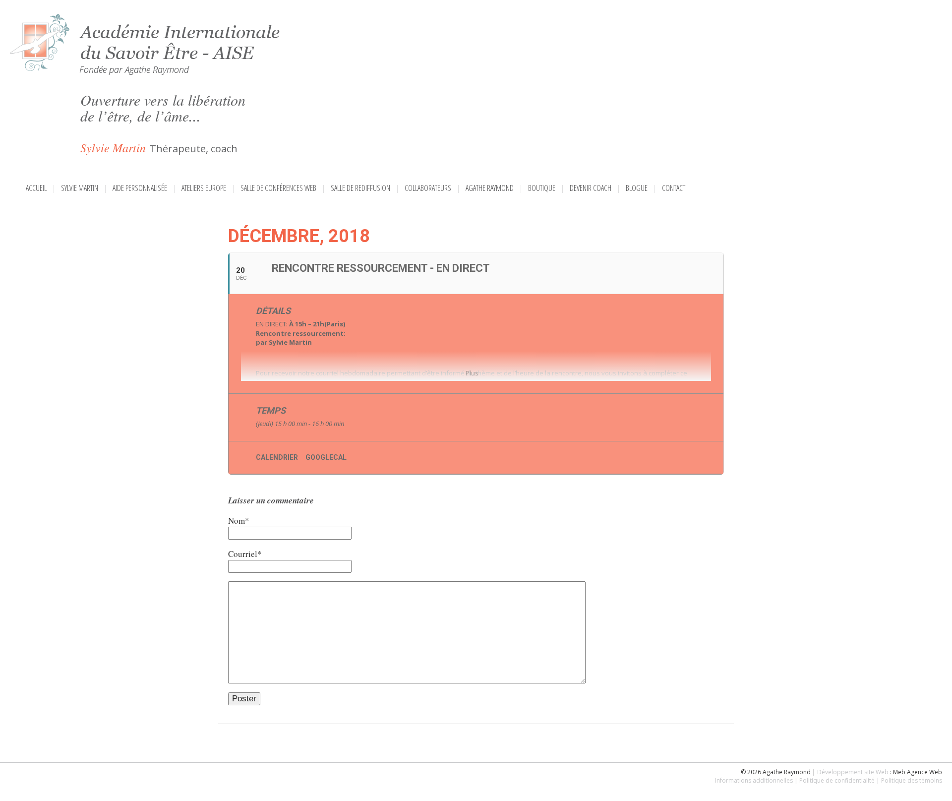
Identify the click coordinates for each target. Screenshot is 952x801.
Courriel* (245, 553)
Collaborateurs (428, 188)
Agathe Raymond (490, 188)
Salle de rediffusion (360, 188)
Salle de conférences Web (278, 188)
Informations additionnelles (754, 780)
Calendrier (277, 457)
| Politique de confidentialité (834, 780)
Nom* (238, 520)
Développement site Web (853, 772)
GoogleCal (326, 457)
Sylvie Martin (79, 188)
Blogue (637, 188)
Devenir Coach (590, 188)
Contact (673, 188)
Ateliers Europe (203, 188)
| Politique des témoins (909, 780)
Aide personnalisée (140, 188)
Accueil (36, 188)
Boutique (541, 188)
